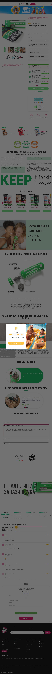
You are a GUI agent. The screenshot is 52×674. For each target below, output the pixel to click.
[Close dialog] (46, 324)
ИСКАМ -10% (16, 343)
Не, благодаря (16, 345)
